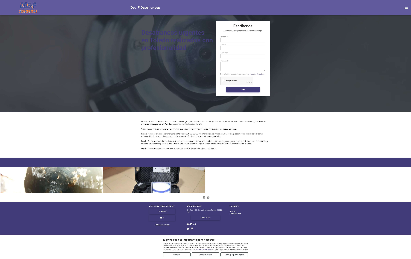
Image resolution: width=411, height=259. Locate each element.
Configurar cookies (205, 255)
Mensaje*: (224, 61)
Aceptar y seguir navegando (234, 255)
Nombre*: (224, 36)
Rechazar (176, 255)
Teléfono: (224, 53)
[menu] (406, 7)
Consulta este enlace (203, 249)
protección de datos (256, 74)
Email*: (223, 45)
